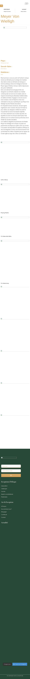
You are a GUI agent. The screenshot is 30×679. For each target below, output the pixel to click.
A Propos (3, 506)
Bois (2, 74)
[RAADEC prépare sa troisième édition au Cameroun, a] (15, 540)
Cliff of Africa (4, 180)
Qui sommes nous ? (6, 509)
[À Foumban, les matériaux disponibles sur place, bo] (15, 656)
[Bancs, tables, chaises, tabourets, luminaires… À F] (15, 644)
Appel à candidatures (7, 494)
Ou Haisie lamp (5, 283)
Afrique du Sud (5, 63)
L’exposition (4, 486)
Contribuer (4, 514)
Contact (3, 517)
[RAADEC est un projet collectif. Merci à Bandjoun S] (15, 578)
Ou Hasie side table (6, 236)
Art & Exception (18, 675)
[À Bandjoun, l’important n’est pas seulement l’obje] (15, 602)
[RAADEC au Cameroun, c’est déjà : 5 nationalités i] (15, 591)
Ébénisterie (3, 68)
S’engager (4, 512)
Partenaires (4, 497)
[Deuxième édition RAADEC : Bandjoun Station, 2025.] (15, 616)
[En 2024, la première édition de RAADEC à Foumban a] (15, 631)
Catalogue (4, 488)
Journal (3, 491)
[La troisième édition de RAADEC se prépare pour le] (15, 562)
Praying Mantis (5, 212)
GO (11, 475)
